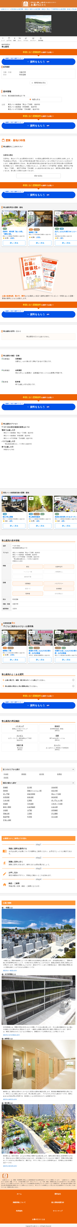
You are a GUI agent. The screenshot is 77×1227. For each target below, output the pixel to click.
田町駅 (5, 791)
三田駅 (29, 813)
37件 (38, 237)
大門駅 (29, 810)
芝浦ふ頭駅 (7, 820)
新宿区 (23, 774)
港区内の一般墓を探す (10, 970)
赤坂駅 (5, 804)
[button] (19, 498)
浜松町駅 (54, 787)
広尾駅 (29, 800)
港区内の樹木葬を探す (10, 1166)
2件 (63, 521)
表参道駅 (30, 797)
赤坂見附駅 (31, 794)
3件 (61, 238)
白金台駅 (54, 807)
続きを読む (38, 176)
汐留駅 (5, 810)
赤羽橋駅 (54, 810)
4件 (11, 521)
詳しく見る (14, 243)
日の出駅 (54, 817)
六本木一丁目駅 (57, 804)
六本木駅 (6, 800)
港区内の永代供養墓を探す (11, 1035)
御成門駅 (6, 817)
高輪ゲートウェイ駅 (34, 791)
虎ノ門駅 (6, 794)
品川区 (41, 774)
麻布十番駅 (7, 807)
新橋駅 (5, 787)
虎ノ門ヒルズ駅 (57, 800)
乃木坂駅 (30, 804)
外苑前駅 (6, 797)
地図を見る (36, 99)
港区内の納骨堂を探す (10, 1099)
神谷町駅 (54, 797)
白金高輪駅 (31, 807)
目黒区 (59, 774)
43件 (12, 238)
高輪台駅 (6, 813)
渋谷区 (6, 777)
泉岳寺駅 (54, 791)
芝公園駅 (54, 813)
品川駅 (29, 787)
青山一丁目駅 (56, 794)
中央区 (6, 774)
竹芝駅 (29, 817)
